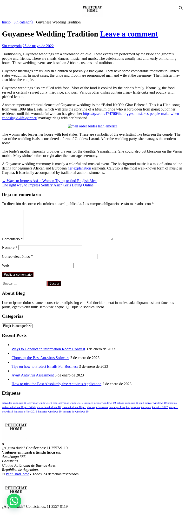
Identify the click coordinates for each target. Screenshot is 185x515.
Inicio (6, 22)
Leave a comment (129, 33)
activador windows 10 (14, 403)
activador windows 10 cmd (42, 403)
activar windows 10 (105, 403)
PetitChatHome (17, 474)
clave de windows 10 (49, 407)
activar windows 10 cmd (130, 403)
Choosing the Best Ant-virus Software (40, 358)
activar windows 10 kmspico (161, 403)
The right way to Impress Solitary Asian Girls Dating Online (50, 185)
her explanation (79, 168)
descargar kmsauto (97, 407)
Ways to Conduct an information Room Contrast (48, 349)
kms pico (146, 407)
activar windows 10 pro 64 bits (19, 407)
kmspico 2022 (160, 407)
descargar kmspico (119, 407)
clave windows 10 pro (74, 407)
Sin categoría (23, 22)
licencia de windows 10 (76, 411)
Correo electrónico (17, 256)
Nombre (9, 247)
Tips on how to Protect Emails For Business (45, 366)
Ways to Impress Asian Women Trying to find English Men (49, 181)
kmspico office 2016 (25, 411)
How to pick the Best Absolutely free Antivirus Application (56, 384)
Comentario (12, 239)
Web (5, 265)
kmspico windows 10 (50, 411)
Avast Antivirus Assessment (33, 375)
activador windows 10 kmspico (76, 403)
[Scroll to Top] (3, 511)
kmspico (135, 407)
